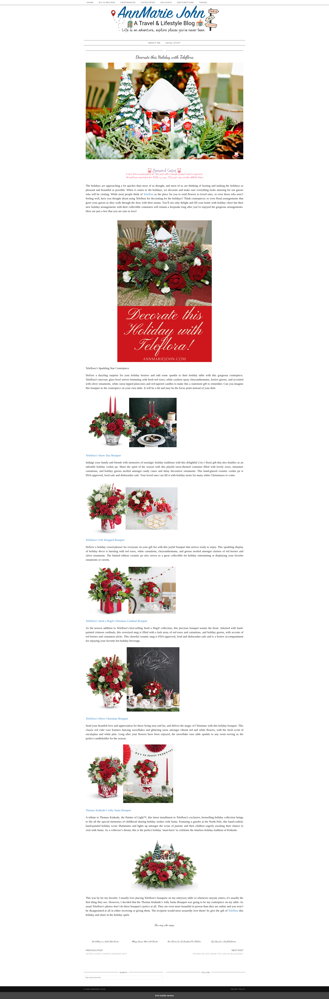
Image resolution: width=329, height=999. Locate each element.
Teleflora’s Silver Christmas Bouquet (107, 718)
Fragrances (128, 2)
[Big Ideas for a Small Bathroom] (224, 934)
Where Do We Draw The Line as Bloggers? (218, 952)
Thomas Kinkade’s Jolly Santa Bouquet (108, 810)
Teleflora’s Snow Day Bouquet (103, 455)
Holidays (166, 2)
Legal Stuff (173, 43)
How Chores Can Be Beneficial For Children (184, 941)
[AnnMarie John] (164, 19)
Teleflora (148, 194)
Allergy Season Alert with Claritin (145, 941)
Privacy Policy (238, 989)
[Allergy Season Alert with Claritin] (145, 934)
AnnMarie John (98, 989)
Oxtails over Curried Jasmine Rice (106, 952)
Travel (203, 2)
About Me (154, 43)
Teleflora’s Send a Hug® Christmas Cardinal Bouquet (116, 621)
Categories (148, 2)
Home (90, 2)
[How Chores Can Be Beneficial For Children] (184, 934)
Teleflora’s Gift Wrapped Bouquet (105, 539)
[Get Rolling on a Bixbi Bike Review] (105, 934)
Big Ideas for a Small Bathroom (223, 941)
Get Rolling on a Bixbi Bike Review (105, 941)
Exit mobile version (164, 995)
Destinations (185, 2)
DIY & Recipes (107, 2)
